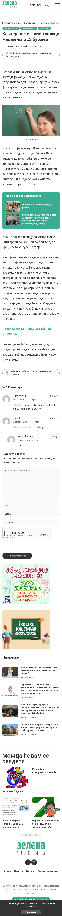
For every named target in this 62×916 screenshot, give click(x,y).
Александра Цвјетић (17, 46)
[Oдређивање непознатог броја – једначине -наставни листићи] (46, 807)
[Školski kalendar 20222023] (26, 629)
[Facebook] (28, 862)
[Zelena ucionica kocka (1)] (26, 584)
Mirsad (16, 418)
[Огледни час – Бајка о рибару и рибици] (31, 206)
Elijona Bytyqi (19, 396)
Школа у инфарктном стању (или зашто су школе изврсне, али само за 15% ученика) (40, 670)
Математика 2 (11, 28)
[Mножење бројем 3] (16, 777)
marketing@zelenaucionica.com (31, 899)
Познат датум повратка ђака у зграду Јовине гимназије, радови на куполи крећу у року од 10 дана (39, 727)
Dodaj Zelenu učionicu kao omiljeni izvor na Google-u (30, 55)
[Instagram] (34, 862)
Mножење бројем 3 (12, 791)
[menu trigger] (56, 5)
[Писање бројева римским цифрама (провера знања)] (16, 807)
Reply (55, 396)
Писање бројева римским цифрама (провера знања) (12, 823)
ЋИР (32, 4)
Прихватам (31, 912)
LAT (39, 4)
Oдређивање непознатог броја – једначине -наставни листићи (45, 823)
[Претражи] (46, 5)
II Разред (44, 28)
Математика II (29, 28)
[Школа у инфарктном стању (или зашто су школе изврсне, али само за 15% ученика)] (10, 672)
